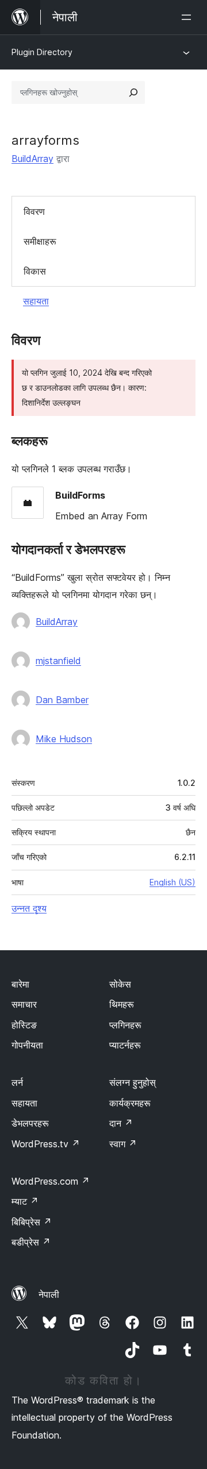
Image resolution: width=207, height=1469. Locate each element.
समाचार (24, 1004)
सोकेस (120, 984)
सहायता (36, 301)
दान (121, 1123)
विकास (35, 271)
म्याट (25, 1201)
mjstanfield (58, 660)
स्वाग (123, 1144)
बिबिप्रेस (32, 1222)
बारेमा (20, 984)
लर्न (17, 1082)
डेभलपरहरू (30, 1123)
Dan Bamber (62, 699)
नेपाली (49, 1294)
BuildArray (32, 158)
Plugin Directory (42, 52)
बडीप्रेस (31, 1242)
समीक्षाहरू (40, 241)
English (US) (172, 882)
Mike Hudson (64, 739)
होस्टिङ (24, 1025)
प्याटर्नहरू (125, 1045)
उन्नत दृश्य (29, 908)
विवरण (34, 211)
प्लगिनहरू (125, 1025)
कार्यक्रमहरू (130, 1103)
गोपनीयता (27, 1045)
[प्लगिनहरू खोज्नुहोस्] (133, 92)
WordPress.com (51, 1181)
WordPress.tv (46, 1144)
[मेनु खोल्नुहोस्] (188, 17)
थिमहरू (121, 1004)
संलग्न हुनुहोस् (132, 1082)
